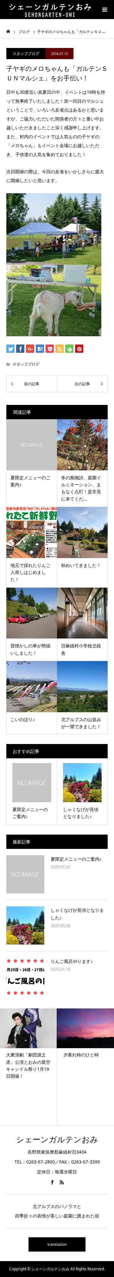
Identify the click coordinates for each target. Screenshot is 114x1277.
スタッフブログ (26, 53)
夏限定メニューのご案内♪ (76, 859)
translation (57, 1244)
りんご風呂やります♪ (72, 961)
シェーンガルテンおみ (57, 1139)
